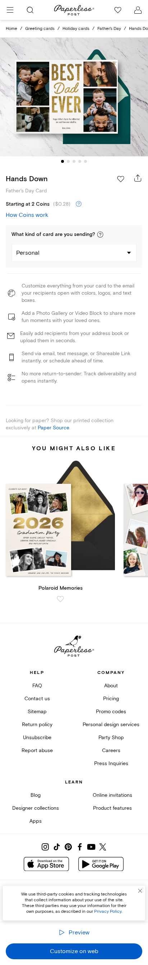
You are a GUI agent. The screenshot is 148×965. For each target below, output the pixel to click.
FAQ (37, 686)
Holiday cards (76, 28)
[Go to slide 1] (62, 161)
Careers (111, 750)
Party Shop (111, 737)
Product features (112, 808)
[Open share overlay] (138, 178)
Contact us (37, 699)
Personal (28, 252)
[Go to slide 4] (79, 161)
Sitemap (37, 712)
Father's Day (109, 28)
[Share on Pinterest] (68, 846)
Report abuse (37, 750)
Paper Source (53, 428)
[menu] (10, 10)
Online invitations (112, 795)
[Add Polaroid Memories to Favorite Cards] (60, 599)
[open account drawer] (138, 10)
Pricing (111, 699)
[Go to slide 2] (68, 161)
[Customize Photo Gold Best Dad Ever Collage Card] (74, 97)
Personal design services (111, 724)
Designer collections (35, 808)
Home (11, 28)
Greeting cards (40, 28)
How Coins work (27, 215)
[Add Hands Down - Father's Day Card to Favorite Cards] (120, 179)
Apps (35, 821)
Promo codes (111, 712)
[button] (100, 234)
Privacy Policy (107, 911)
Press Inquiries (111, 763)
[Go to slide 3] (74, 161)
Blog (36, 795)
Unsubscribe (37, 737)
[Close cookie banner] (140, 890)
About (111, 686)
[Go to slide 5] (85, 161)
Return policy (37, 724)
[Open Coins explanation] (78, 204)
